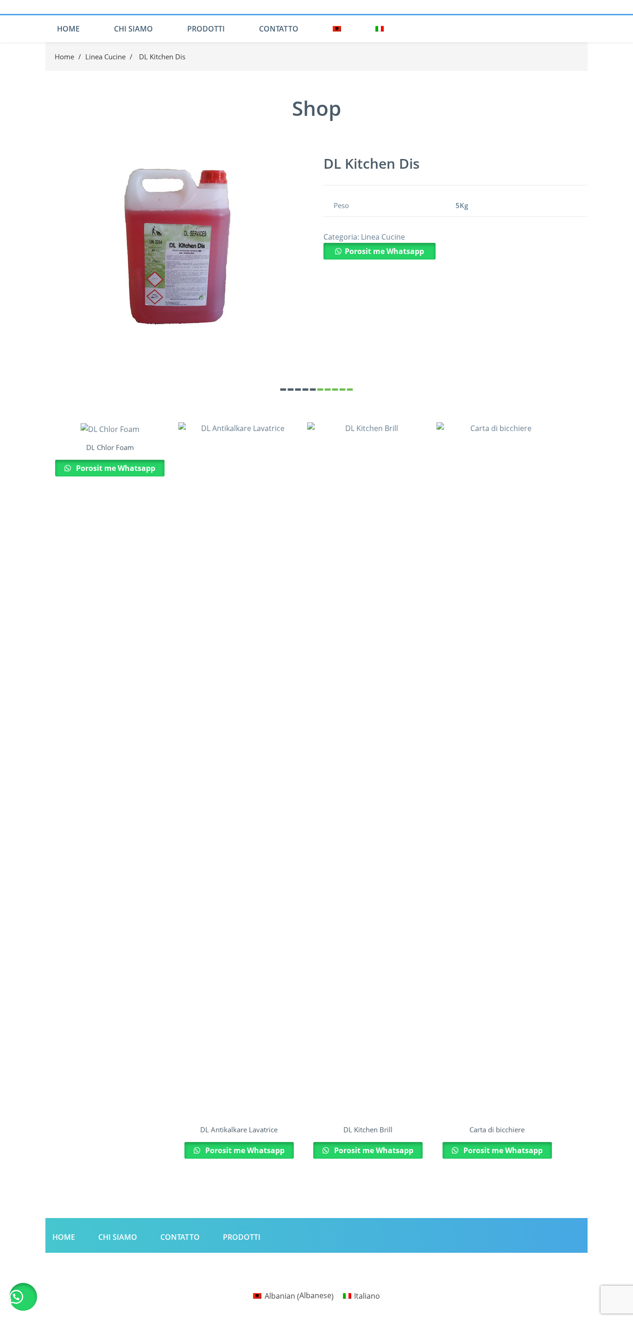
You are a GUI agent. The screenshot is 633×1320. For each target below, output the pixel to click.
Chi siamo (133, 29)
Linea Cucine (105, 56)
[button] (379, 251)
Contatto (278, 29)
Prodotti (206, 29)
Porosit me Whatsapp (384, 251)
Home (68, 29)
